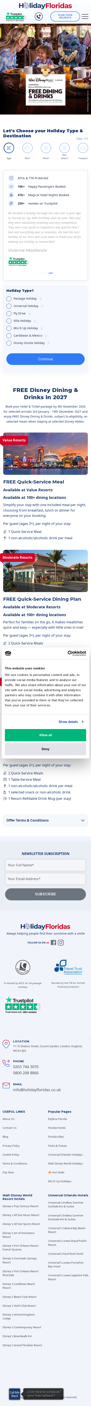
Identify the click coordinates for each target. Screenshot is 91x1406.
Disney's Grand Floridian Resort (22, 1345)
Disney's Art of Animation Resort (18, 1235)
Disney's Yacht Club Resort (19, 1306)
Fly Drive (43, 313)
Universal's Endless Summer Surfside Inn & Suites (65, 1204)
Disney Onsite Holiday (49, 343)
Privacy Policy (11, 1146)
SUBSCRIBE (45, 894)
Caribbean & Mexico (49, 335)
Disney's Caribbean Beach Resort (19, 1286)
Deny (45, 749)
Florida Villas (56, 1136)
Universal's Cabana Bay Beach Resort (66, 1230)
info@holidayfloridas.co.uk (37, 1089)
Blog (5, 1136)
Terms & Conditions (15, 1163)
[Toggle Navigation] (85, 16)
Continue (45, 359)
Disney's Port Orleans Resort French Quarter (21, 1247)
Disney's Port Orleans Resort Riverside (21, 1273)
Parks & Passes (57, 1146)
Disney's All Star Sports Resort (21, 1224)
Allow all (45, 735)
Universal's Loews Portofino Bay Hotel (65, 1264)
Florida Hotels (57, 1128)
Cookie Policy (11, 1154)
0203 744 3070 (26, 1066)
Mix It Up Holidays (59, 1181)
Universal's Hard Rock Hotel (65, 1254)
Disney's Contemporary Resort (22, 1327)
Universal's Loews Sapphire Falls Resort (68, 1277)
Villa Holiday (46, 321)
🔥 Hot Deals (56, 1172)
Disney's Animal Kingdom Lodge (19, 1316)
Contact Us (10, 1128)
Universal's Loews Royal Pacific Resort (67, 1242)
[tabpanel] (45, 238)
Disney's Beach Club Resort (20, 1297)
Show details (68, 721)
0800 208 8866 (26, 1072)
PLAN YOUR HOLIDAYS (65, 16)
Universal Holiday (49, 306)
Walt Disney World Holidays (65, 1163)
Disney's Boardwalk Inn (17, 1336)
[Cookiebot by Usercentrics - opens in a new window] (67, 653)
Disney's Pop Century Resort (21, 1206)
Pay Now (8, 1172)
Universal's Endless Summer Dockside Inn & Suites (65, 1217)
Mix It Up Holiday (48, 328)
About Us (8, 1119)
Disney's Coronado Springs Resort (20, 1260)
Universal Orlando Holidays (65, 1154)
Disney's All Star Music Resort (21, 1215)
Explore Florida (57, 1119)
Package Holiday (49, 298)
